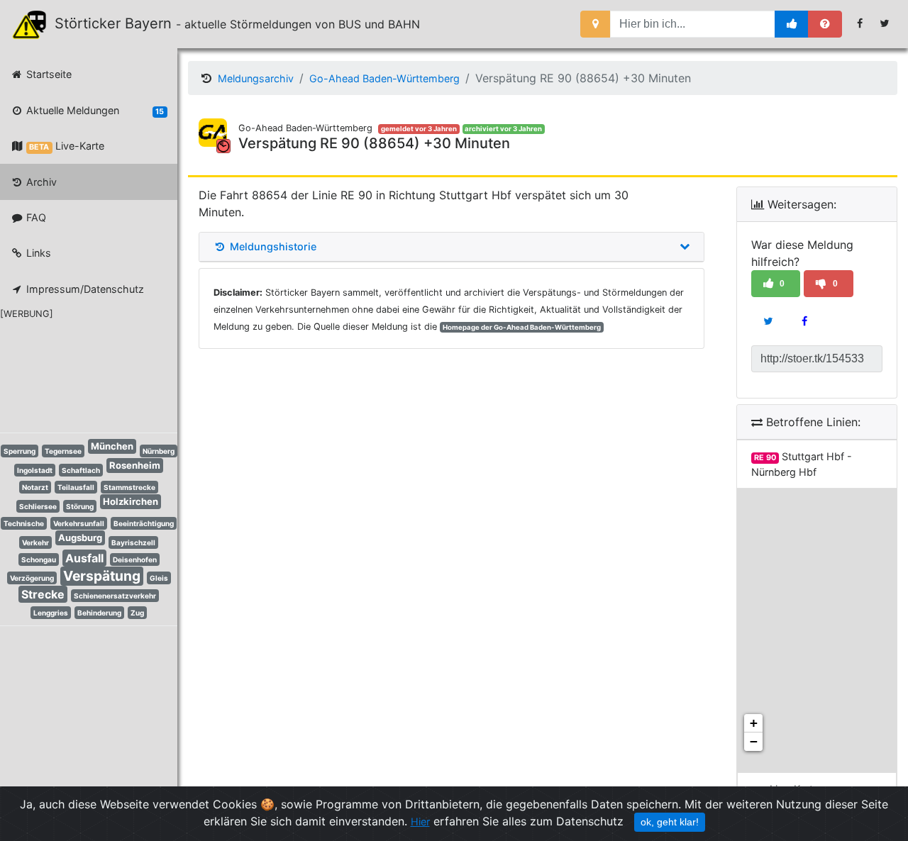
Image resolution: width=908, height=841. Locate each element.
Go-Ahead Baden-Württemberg (384, 78)
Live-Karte (66, 146)
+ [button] (754, 722)
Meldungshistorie (271, 246)
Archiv (40, 182)
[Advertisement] (78, 374)
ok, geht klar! (670, 822)
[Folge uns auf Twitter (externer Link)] (885, 23)
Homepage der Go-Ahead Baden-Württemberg (522, 327)
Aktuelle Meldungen (93, 110)
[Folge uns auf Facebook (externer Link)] (860, 23)
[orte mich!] (595, 24)
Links (37, 253)
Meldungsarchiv (256, 78)
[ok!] (792, 24)
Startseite (47, 74)
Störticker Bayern (119, 23)
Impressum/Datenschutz (83, 289)
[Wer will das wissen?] (825, 24)
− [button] (754, 741)
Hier (420, 821)
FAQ (34, 217)
